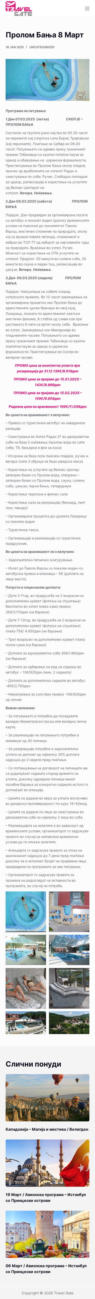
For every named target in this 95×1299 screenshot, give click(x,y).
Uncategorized (42, 47)
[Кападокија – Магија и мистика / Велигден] (47, 1097)
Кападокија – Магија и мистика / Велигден (47, 1129)
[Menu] (87, 8)
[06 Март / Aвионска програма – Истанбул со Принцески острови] (47, 1234)
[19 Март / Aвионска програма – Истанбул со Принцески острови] (47, 1163)
